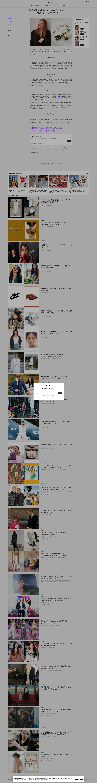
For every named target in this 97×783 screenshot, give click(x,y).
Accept (79, 779)
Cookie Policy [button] (24, 779)
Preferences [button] (45, 779)
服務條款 (50, 395)
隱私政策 (53, 395)
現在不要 (48, 398)
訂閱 (60, 393)
